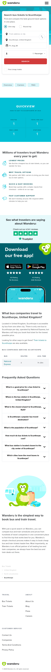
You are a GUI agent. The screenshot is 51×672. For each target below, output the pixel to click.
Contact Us (7, 635)
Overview (8, 85)
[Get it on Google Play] (36, 266)
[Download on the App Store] (14, 266)
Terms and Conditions (11, 645)
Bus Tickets (6, 566)
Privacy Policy (8, 650)
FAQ (33, 85)
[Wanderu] (11, 3)
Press (28, 611)
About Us (30, 601)
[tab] (11, 28)
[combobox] (25, 34)
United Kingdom (10, 570)
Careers (29, 616)
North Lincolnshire (11, 574)
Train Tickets (7, 606)
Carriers (20, 85)
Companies (7, 640)
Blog (27, 606)
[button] (47, 3)
